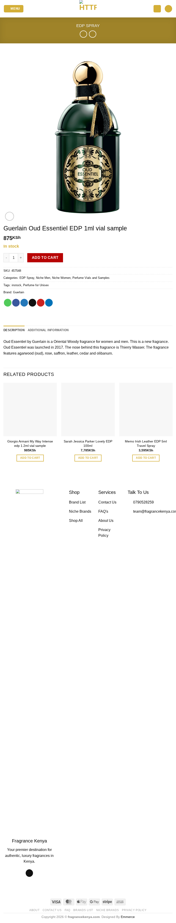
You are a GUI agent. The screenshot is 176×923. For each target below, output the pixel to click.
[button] (14, 9)
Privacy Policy (134, 910)
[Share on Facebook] (16, 303)
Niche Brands (107, 910)
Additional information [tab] (48, 330)
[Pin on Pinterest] (40, 303)
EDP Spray (88, 25)
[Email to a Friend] (32, 303)
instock (16, 285)
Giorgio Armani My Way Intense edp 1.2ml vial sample (30, 443)
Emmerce (128, 917)
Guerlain (18, 292)
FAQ (67, 910)
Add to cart (45, 258)
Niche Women (61, 278)
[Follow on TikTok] (29, 873)
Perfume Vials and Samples (91, 278)
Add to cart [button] (30, 457)
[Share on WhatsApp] (7, 303)
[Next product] (83, 34)
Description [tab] (14, 330)
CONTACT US (52, 910)
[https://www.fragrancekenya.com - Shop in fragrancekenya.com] (88, 8)
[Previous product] (92, 34)
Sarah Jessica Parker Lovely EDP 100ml (88, 443)
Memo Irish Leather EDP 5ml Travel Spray (146, 443)
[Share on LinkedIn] (49, 303)
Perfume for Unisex (36, 285)
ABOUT (34, 910)
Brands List (83, 910)
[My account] (157, 9)
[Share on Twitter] (24, 303)
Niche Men (43, 278)
